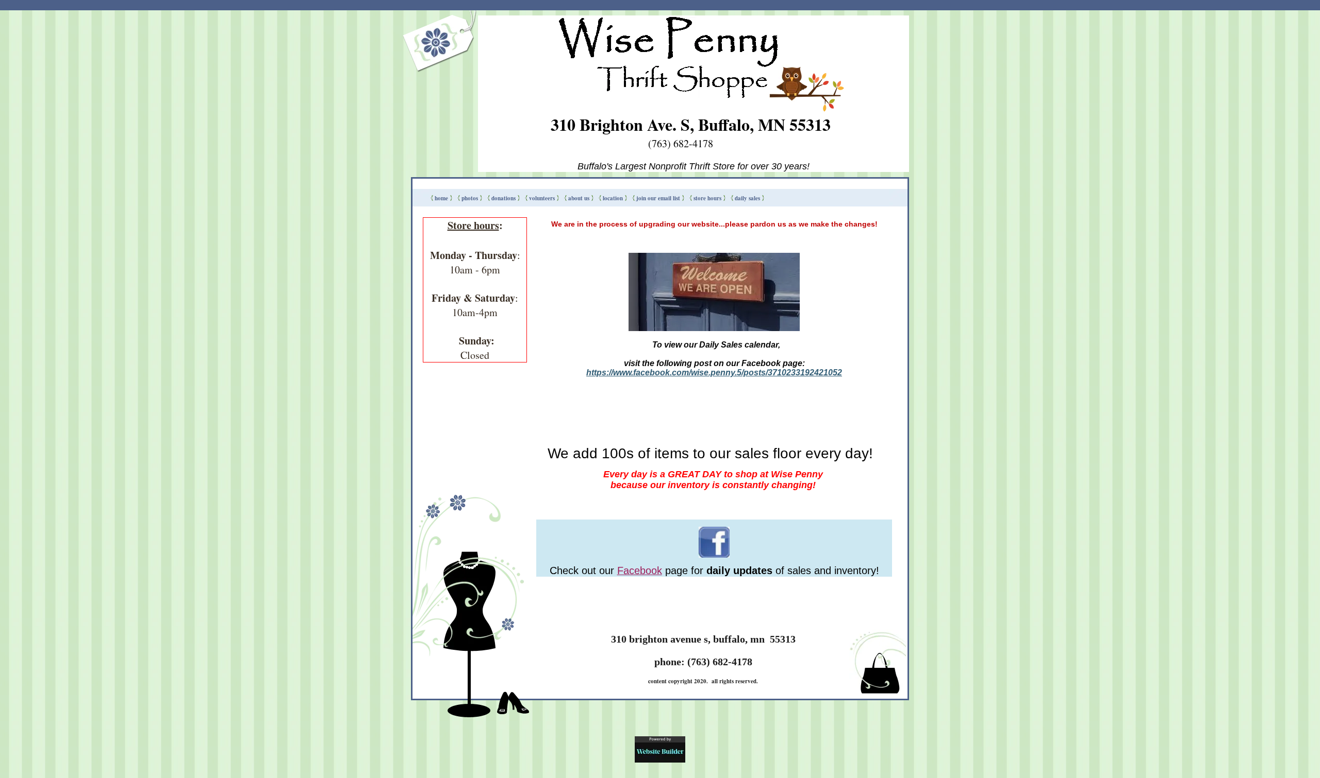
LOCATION (613, 198)
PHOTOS (469, 198)
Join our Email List (658, 198)
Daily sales (747, 198)
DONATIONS (503, 198)
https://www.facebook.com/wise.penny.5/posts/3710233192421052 (714, 372)
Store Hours (707, 198)
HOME (441, 198)
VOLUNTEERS (542, 198)
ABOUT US (578, 198)
